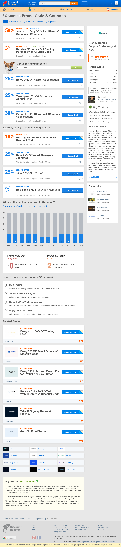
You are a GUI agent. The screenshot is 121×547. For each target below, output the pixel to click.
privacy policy (108, 545)
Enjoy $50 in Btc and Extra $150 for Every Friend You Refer (39, 373)
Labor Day (114, 9)
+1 (82, 38)
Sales (92, 9)
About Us (35, 525)
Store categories (103, 527)
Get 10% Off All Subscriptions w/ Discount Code (36, 139)
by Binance (9, 341)
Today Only (101, 529)
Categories (11, 9)
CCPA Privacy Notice (61, 529)
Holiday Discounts (60, 527)
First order (39, 22)
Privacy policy (95, 542)
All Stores (100, 525)
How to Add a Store (82, 527)
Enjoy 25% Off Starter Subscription (37, 79)
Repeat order (53, 22)
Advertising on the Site (62, 525)
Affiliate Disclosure (108, 542)
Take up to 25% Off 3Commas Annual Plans (34, 97)
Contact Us (79, 525)
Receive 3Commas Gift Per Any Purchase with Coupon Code (35, 50)
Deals (28, 22)
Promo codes (16, 22)
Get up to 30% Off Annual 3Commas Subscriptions (38, 115)
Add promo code (60, 532)
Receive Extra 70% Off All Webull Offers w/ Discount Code (39, 392)
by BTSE (8, 441)
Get (76, 68)
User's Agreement (83, 542)
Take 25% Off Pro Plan (29, 172)
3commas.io (93, 177)
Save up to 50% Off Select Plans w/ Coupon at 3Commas (37, 33)
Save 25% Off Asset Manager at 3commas (35, 156)
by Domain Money (12, 381)
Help (34, 529)
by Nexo (8, 361)
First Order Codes (40, 9)
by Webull (8, 401)
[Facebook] (39, 537)
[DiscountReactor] (10, 3)
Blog (84, 3)
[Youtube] (34, 537)
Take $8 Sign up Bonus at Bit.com (35, 412)
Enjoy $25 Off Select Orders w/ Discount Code (39, 352)
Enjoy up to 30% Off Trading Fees (37, 332)
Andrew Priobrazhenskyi (107, 99)
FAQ (33, 527)
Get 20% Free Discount (34, 431)
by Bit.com (9, 421)
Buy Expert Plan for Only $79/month (38, 189)
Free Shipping (68, 9)
